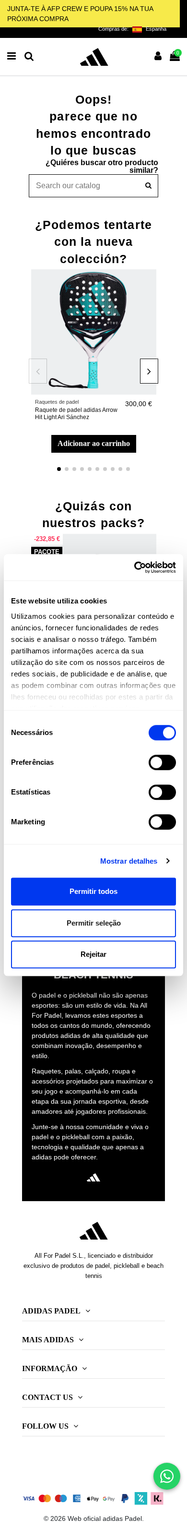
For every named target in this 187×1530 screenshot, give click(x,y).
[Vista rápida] (149, 300)
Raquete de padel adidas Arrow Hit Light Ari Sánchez (76, 414)
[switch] (162, 762)
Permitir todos (93, 891)
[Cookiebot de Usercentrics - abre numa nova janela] (134, 567)
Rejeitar (93, 954)
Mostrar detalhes (129, 861)
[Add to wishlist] (149, 284)
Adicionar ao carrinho (94, 443)
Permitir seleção (94, 923)
